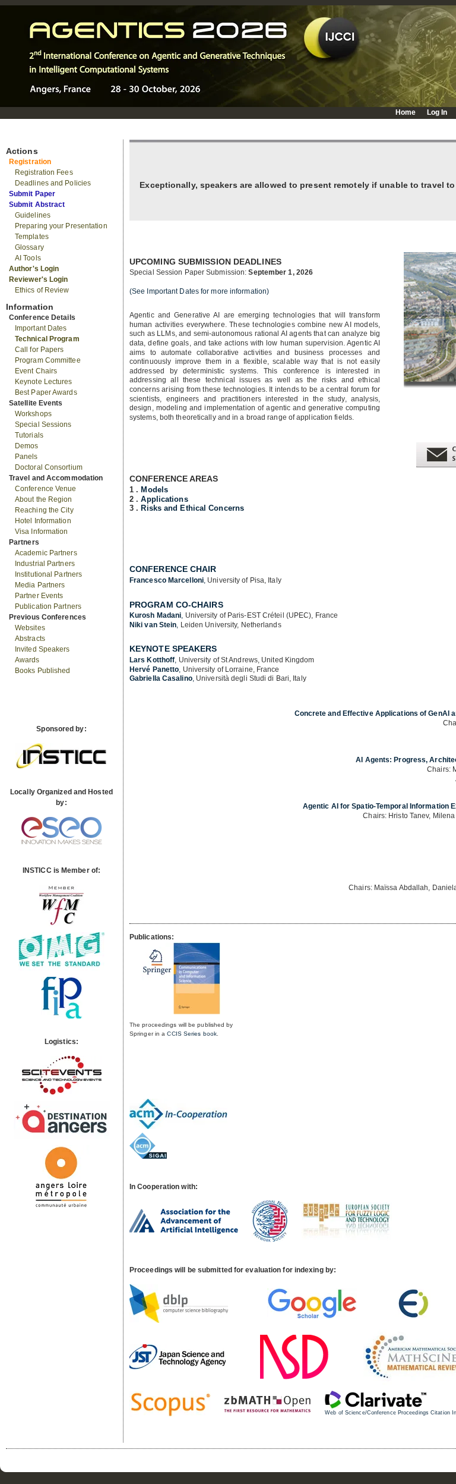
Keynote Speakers (173, 648)
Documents (18, 135)
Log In (437, 112)
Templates (32, 236)
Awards (27, 660)
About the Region (43, 499)
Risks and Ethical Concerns (192, 508)
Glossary (29, 247)
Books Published (43, 670)
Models (154, 489)
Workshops (33, 414)
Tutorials (29, 435)
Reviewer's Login (38, 279)
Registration (30, 162)
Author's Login (34, 269)
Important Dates (41, 328)
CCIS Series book (192, 1033)
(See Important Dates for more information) (199, 291)
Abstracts (30, 638)
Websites (30, 628)
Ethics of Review (42, 290)
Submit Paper (32, 194)
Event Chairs (36, 371)
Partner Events (39, 596)
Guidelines (32, 215)
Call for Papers (39, 349)
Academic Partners (46, 553)
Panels (26, 456)
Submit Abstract (37, 204)
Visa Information (41, 531)
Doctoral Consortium (49, 467)
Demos (27, 446)
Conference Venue (46, 489)
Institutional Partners (48, 574)
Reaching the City (44, 510)
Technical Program (47, 339)
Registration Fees (44, 172)
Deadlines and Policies (53, 183)
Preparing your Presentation (61, 226)
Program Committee (48, 360)
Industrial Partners (45, 563)
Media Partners (40, 585)
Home (405, 112)
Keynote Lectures (43, 382)
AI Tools (28, 258)
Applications (164, 499)
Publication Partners (48, 606)
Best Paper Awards (46, 392)
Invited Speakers (42, 649)
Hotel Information (43, 521)
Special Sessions (43, 424)
